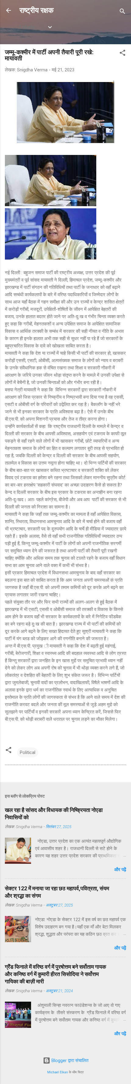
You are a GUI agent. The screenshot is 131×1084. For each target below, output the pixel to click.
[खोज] (122, 12)
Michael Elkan (57, 1072)
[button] (122, 54)
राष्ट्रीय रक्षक (36, 10)
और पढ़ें (120, 869)
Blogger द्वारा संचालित (69, 1060)
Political (27, 752)
